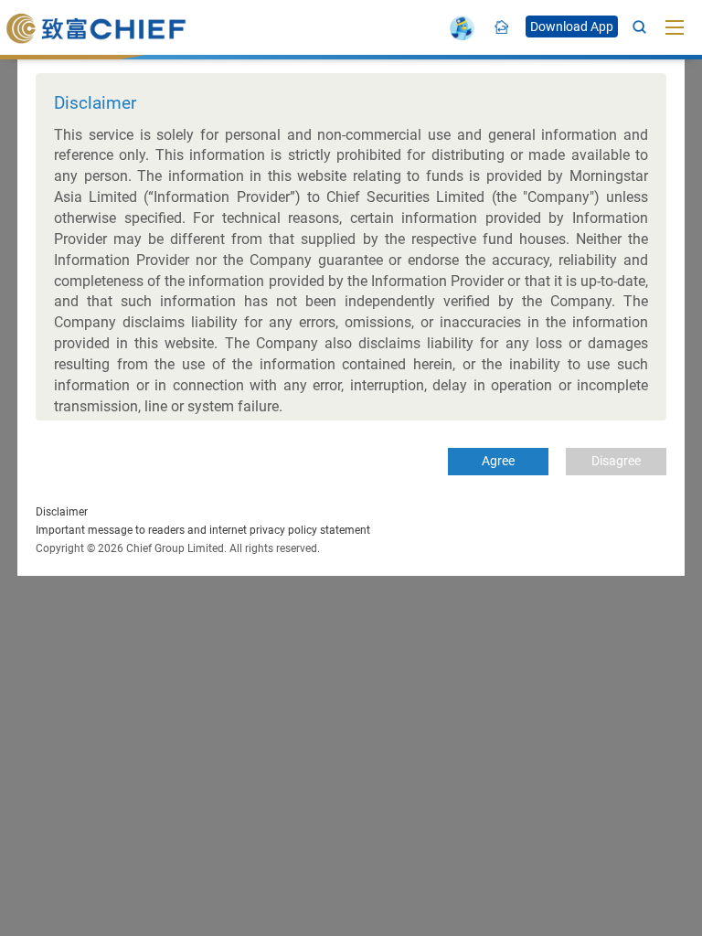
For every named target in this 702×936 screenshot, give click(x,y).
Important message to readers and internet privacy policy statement (203, 530)
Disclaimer (62, 511)
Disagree (616, 460)
